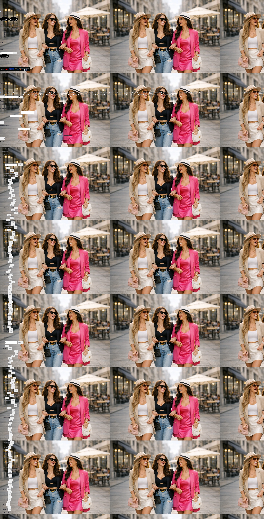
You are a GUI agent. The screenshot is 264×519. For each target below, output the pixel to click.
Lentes (7, 185)
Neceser (7, 262)
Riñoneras (7, 267)
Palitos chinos (8, 190)
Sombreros (7, 309)
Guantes (7, 296)
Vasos (6, 321)
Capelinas (7, 284)
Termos (7, 319)
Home (4, 168)
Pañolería (6, 274)
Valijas (7, 269)
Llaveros (7, 187)
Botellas (7, 314)
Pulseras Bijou (8, 237)
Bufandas (7, 279)
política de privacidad (68, 135)
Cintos (7, 252)
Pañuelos (7, 299)
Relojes (7, 197)
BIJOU (4, 220)
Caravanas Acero (8, 210)
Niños (4, 272)
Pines (6, 230)
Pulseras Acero (8, 217)
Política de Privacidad (6, 77)
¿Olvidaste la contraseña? (5, 125)
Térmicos (6, 311)
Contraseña (4, 115)
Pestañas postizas (8, 202)
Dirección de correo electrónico (8, 128)
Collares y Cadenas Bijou (10, 227)
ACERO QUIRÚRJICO (8, 207)
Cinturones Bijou (8, 225)
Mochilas (7, 254)
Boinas (7, 277)
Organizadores (8, 264)
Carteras (7, 249)
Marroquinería (8, 239)
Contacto (4, 76)
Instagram (5, 15)
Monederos (7, 257)
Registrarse (3, 138)
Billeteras (7, 244)
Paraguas (7, 192)
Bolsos (7, 247)
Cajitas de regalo (8, 178)
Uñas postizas (8, 205)
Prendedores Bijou (9, 232)
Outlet (5, 326)
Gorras (7, 469)
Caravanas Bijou (8, 222)
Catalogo (6, 329)
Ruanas (7, 306)
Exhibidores (7, 183)
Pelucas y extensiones (9, 200)
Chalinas (7, 287)
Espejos (7, 180)
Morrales (7, 259)
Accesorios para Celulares (10, 173)
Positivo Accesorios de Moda (5, 24)
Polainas (7, 304)
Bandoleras (7, 242)
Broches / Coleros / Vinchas (10, 175)
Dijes (6, 215)
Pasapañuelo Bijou (9, 235)
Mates (6, 316)
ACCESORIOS (6, 170)
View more (2, 98)
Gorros (7, 294)
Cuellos (7, 289)
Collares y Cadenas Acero (10, 212)
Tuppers (5, 324)
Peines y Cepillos (8, 195)
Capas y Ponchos (8, 282)
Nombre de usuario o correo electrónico (10, 112)
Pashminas (7, 301)
